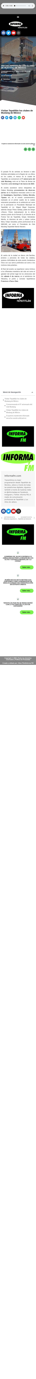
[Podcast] (29, 149)
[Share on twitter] (6, 117)
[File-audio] (33, 149)
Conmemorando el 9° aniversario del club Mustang (19, 406)
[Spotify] (25, 149)
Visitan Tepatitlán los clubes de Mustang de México (16, 400)
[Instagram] (18, 32)
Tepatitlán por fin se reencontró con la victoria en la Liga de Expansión (18, 604)
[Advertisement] (18, 330)
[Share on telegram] (15, 117)
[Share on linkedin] (10, 117)
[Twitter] (8, 32)
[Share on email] (23, 117)
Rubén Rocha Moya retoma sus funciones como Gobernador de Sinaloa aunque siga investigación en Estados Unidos (18, 582)
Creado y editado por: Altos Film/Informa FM (18, 663)
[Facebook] (3, 32)
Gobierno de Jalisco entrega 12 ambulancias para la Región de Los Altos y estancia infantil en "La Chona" (18, 559)
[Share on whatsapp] (19, 117)
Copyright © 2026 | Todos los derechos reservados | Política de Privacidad (18, 658)
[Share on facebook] (2, 117)
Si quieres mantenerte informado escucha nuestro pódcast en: (17, 417)
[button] (18, 17)
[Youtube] (13, 32)
